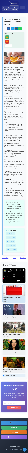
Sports (22, 7)
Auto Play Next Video (10, 375)
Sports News (10, 241)
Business (14, 9)
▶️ (7, 37)
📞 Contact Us (14, 423)
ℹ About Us (14, 427)
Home (14, 258)
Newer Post (5, 258)
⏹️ (7, 41)
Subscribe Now (14, 407)
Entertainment (6, 9)
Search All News (11, 249)
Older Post (23, 258)
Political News (11, 237)
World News (10, 234)
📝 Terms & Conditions (14, 437)
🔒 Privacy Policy (14, 432)
